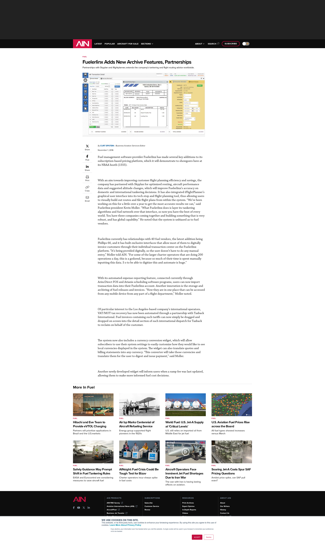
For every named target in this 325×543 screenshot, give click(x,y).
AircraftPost (112, 510)
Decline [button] (208, 537)
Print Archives (188, 503)
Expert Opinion (188, 506)
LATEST (98, 44)
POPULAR (110, 44)
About (222, 503)
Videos (185, 513)
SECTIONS (146, 44)
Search (212, 43)
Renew (147, 510)
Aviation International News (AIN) (120, 506)
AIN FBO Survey (113, 503)
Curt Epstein (107, 145)
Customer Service (152, 506)
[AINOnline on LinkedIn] (89, 508)
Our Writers (225, 506)
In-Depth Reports (189, 510)
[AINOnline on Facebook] (74, 508)
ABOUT (198, 44)
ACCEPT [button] (197, 537)
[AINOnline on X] (84, 508)
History (223, 510)
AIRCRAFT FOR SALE (128, 44)
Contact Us (224, 513)
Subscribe (231, 43)
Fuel (85, 57)
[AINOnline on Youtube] (78, 508)
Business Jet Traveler (115, 513)
